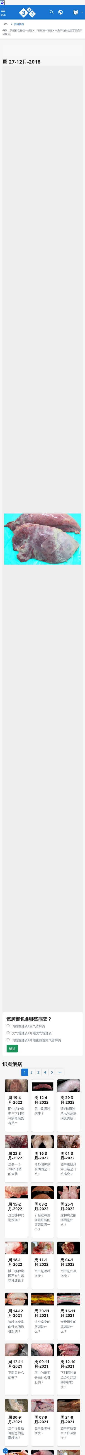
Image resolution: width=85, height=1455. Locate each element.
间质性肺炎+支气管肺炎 (28, 1026)
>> (59, 1072)
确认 (12, 1048)
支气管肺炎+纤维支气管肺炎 (32, 1033)
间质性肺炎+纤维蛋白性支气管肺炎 (36, 1040)
